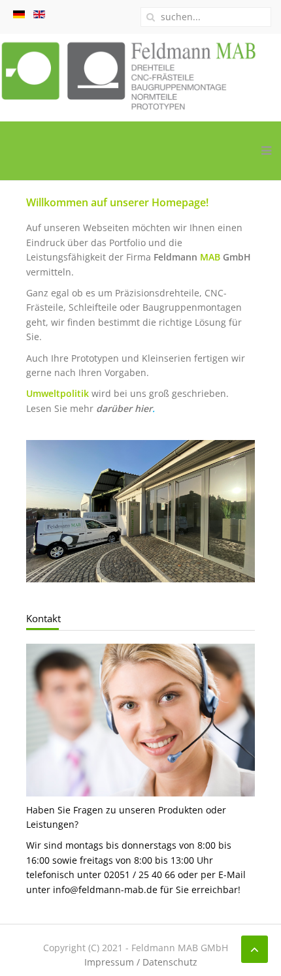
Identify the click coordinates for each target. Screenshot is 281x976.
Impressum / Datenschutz (140, 962)
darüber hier (124, 408)
